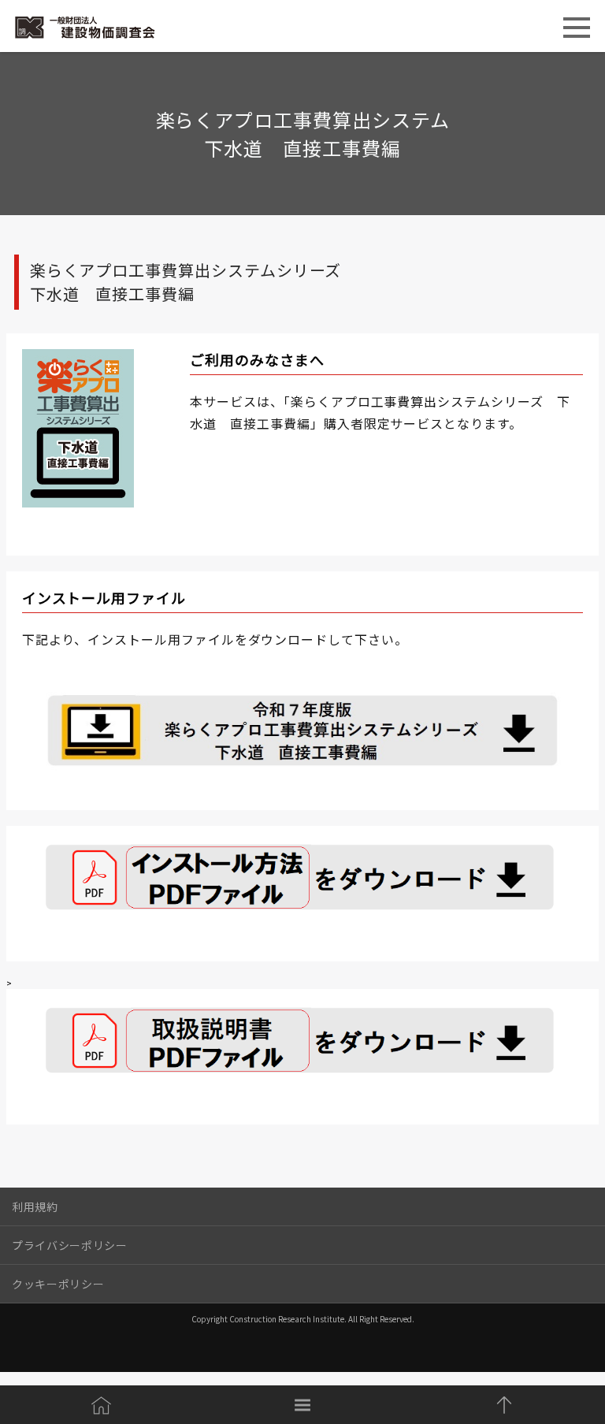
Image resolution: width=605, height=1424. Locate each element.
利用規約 (35, 1206)
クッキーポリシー (58, 1284)
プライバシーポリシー (70, 1245)
